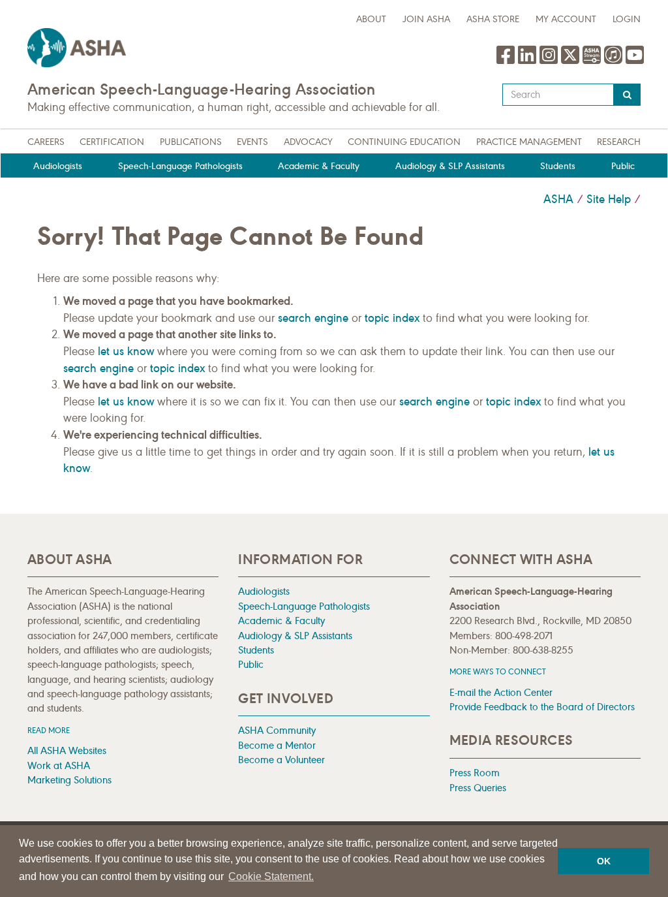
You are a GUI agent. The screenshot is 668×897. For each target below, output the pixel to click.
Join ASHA (426, 19)
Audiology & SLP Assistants (450, 166)
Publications (191, 142)
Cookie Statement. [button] (271, 876)
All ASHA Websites (66, 750)
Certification (112, 142)
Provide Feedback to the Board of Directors (542, 706)
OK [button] (604, 861)
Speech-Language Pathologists (180, 166)
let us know (126, 351)
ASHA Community (277, 730)
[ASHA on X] (572, 61)
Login (627, 19)
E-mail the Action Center (501, 692)
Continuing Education (404, 142)
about (371, 19)
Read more (48, 730)
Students (557, 166)
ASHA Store (492, 19)
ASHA (558, 199)
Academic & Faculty (318, 166)
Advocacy (308, 142)
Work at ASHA (58, 765)
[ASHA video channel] (593, 61)
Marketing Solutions (69, 780)
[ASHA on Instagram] (550, 61)
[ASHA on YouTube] (635, 61)
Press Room (474, 772)
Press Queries (477, 787)
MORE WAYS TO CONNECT (497, 671)
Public (623, 166)
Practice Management (529, 142)
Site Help (608, 199)
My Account (566, 19)
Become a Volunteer (281, 759)
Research (619, 142)
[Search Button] (627, 95)
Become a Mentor (277, 745)
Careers (46, 142)
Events (252, 142)
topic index (392, 318)
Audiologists (57, 166)
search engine (313, 318)
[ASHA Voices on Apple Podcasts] (613, 61)
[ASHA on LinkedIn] (528, 61)
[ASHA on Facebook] (507, 61)
